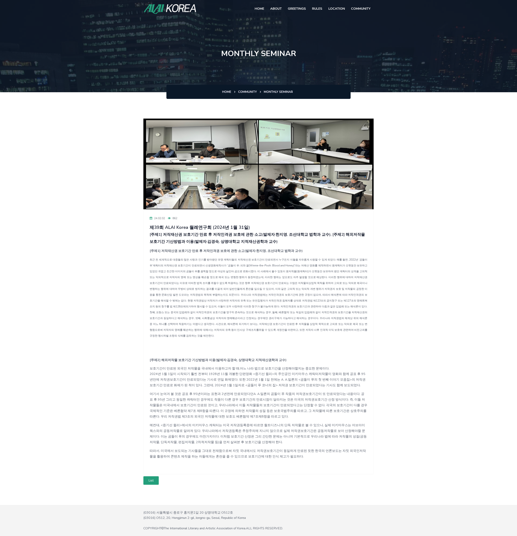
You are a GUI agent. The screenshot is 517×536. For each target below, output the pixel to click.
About (276, 8)
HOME (259, 8)
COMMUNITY (361, 8)
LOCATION (336, 8)
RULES (317, 8)
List (151, 480)
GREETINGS (297, 8)
